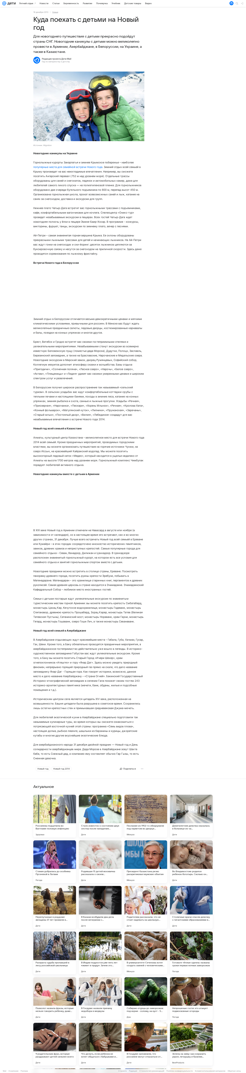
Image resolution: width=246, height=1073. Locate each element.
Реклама (24, 1071)
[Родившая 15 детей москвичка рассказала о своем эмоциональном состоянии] (100, 861)
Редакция (133, 1071)
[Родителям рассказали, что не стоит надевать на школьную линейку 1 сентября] (145, 907)
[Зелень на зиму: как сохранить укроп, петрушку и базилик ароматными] (191, 1044)
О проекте (122, 1071)
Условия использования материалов (210, 1071)
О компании (13, 1071)
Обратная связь (234, 1071)
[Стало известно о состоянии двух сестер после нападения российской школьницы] (100, 816)
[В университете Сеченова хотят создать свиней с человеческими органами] (145, 953)
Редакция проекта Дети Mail (56, 59)
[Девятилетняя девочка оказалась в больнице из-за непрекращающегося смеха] (191, 816)
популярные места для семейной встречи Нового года (67, 167)
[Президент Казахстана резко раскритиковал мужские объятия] (145, 861)
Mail (4, 1071)
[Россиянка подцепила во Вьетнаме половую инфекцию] (54, 816)
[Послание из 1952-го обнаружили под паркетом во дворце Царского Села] (145, 816)
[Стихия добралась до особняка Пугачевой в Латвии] (54, 861)
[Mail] (4, 3)
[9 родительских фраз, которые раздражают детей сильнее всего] (54, 1044)
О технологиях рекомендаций (151, 1071)
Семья (55, 12)
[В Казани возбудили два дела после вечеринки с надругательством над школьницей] (100, 907)
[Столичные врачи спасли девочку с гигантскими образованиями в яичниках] (191, 907)
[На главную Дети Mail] (11, 3)
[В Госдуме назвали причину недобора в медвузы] (100, 998)
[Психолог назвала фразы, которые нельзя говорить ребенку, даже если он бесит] (54, 998)
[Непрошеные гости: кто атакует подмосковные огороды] (191, 998)
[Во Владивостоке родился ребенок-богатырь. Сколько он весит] (191, 861)
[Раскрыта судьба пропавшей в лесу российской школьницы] (54, 953)
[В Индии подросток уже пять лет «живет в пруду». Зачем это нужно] (100, 953)
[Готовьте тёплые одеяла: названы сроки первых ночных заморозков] (191, 953)
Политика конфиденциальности (179, 1071)
